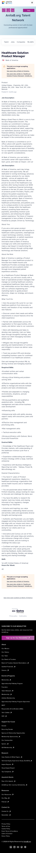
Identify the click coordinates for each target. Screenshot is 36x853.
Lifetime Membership (8, 698)
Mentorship (5, 680)
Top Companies (6, 772)
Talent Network (6, 691)
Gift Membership (7, 747)
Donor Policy (6, 836)
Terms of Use (6, 826)
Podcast (4, 802)
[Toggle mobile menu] (32, 2)
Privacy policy (13, 616)
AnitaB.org (27, 841)
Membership (6, 694)
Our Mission (5, 649)
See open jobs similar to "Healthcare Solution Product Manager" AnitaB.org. (19, 75)
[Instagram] (4, 10)
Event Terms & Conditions (10, 831)
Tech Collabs (6, 712)
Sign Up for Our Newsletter (17, 637)
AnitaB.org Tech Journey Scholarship (13, 785)
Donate (4, 726)
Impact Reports (6, 764)
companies (21, 42)
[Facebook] (8, 10)
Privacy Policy (6, 824)
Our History (5, 652)
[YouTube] (18, 847)
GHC (3, 716)
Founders (5, 687)
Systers (4, 744)
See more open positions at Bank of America (18, 598)
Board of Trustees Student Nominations (14, 663)
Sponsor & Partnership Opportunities (13, 733)
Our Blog (4, 798)
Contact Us (5, 811)
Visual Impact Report (8, 768)
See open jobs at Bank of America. (18, 71)
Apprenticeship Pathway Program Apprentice (16, 702)
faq (28, 10)
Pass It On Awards (7, 781)
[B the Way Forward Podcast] (25, 847)
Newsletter (5, 815)
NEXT (3, 705)
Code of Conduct (7, 834)
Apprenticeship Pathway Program (12, 683)
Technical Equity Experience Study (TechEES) (16, 761)
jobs (12, 42)
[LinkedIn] (12, 10)
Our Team (5, 656)
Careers (4, 670)
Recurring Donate (7, 729)
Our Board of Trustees (9, 659)
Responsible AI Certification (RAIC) (12, 709)
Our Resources (6, 794)
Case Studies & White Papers (11, 757)
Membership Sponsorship (10, 737)
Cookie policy (23, 616)
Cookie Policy (6, 829)
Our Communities (7, 740)
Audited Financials (7, 667)
